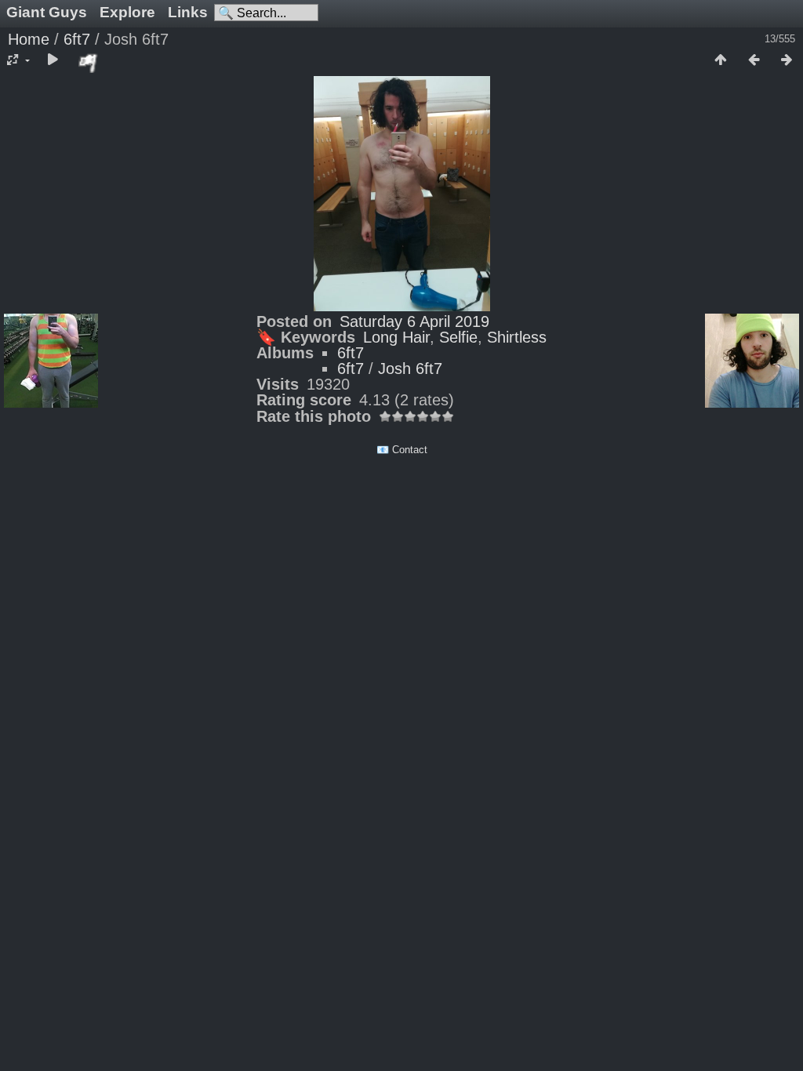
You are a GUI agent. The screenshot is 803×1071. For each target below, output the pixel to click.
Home (28, 39)
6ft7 (77, 39)
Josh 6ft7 (410, 368)
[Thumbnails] (720, 60)
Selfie (458, 337)
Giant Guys (46, 12)
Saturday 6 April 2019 (414, 321)
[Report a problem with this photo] (88, 63)
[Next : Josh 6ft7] (786, 60)
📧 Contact (401, 450)
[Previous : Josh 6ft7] (753, 60)
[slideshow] (52, 60)
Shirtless (517, 337)
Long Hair (396, 337)
